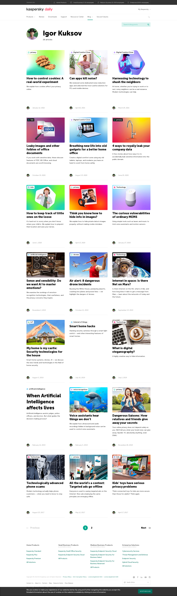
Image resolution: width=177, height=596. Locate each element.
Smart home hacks (82, 326)
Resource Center (77, 17)
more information (99, 592)
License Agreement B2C (95, 577)
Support (64, 17)
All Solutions (31, 562)
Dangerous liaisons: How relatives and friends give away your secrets (130, 419)
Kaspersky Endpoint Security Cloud (71, 555)
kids (32, 187)
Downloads (52, 17)
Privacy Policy (67, 577)
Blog (89, 17)
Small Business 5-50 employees (83, 2)
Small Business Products (68, 545)
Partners (44, 583)
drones (76, 255)
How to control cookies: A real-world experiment (44, 80)
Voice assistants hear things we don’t (84, 417)
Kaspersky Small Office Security (69, 551)
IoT (31, 322)
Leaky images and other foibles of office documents (42, 149)
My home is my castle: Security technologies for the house (44, 351)
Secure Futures (102, 17)
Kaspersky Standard (33, 551)
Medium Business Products (101, 545)
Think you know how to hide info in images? (85, 215)
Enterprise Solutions (130, 545)
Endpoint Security (129, 558)
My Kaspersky (143, 9)
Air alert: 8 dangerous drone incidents (84, 282)
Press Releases (69, 583)
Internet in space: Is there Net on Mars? (130, 282)
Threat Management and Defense (135, 555)
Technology (121, 187)
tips (31, 120)
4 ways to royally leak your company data (131, 147)
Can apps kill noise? (83, 78)
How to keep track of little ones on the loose (45, 215)
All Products (62, 558)
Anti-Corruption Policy (80, 577)
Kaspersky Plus (31, 555)
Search (148, 24)
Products (29, 17)
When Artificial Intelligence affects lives (43, 402)
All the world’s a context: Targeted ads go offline (87, 484)
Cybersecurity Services (130, 551)
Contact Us (29, 583)
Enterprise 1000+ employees (139, 2)
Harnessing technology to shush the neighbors (130, 80)
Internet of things (80, 322)
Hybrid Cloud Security (130, 562)
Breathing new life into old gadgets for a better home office (88, 149)
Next (144, 528)
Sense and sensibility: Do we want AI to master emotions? (43, 284)
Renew (41, 17)
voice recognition (80, 389)
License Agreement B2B (111, 577)
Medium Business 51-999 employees (112, 2)
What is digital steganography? (123, 349)
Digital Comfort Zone (81, 52)
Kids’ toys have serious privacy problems (128, 484)
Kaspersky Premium (33, 558)
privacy (33, 52)
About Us (38, 583)
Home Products (61, 2)
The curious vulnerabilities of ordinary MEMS (131, 215)
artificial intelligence (38, 255)
